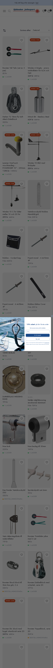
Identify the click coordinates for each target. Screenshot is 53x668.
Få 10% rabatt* (37, 335)
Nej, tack (38, 339)
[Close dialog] (52, 316)
